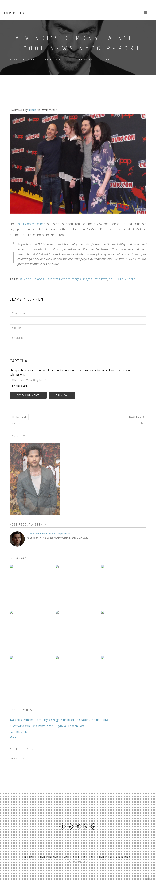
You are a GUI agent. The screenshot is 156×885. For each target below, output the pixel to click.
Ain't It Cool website (29, 224)
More (13, 737)
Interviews (100, 279)
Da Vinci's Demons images (63, 279)
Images (87, 279)
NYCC (113, 279)
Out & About (126, 279)
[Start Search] (142, 423)
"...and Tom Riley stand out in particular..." (50, 533)
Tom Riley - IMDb (20, 732)
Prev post (19, 416)
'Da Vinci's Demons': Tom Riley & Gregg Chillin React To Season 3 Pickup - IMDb (59, 720)
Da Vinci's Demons (31, 279)
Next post (136, 416)
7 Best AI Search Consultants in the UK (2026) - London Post (47, 726)
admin (32, 110)
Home (14, 59)
